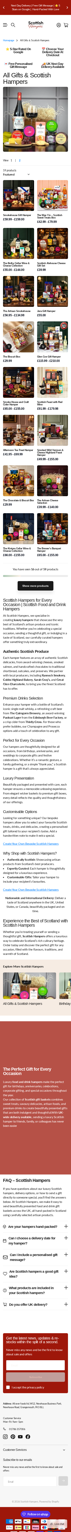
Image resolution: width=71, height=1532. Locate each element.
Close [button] (35, 1450)
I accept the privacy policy (28, 1387)
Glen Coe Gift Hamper (49, 356)
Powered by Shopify (49, 1501)
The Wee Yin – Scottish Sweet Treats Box (49, 216)
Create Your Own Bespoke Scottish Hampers (31, 843)
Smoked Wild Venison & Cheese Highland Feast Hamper (50, 452)
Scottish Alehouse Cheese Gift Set (51, 264)
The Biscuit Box (11, 356)
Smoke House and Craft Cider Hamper (16, 403)
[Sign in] (59, 25)
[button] (4, 7)
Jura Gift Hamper (46, 311)
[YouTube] (20, 1437)
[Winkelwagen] (66, 25)
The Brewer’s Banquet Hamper (49, 549)
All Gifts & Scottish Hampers (22, 1004)
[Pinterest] (13, 1437)
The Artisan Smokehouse (16, 311)
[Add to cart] (9, 205)
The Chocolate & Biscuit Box (18, 500)
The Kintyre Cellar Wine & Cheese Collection (17, 549)
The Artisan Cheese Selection (47, 501)
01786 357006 (17, 1429)
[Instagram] (5, 1437)
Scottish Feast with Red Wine (49, 403)
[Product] (52, 480)
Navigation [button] (5, 25)
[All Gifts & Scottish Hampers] (29, 985)
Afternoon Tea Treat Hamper (18, 450)
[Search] (13, 25)
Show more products (35, 585)
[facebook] (28, 1437)
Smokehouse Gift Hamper (17, 215)
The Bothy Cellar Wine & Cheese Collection (16, 264)
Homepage (8, 40)
